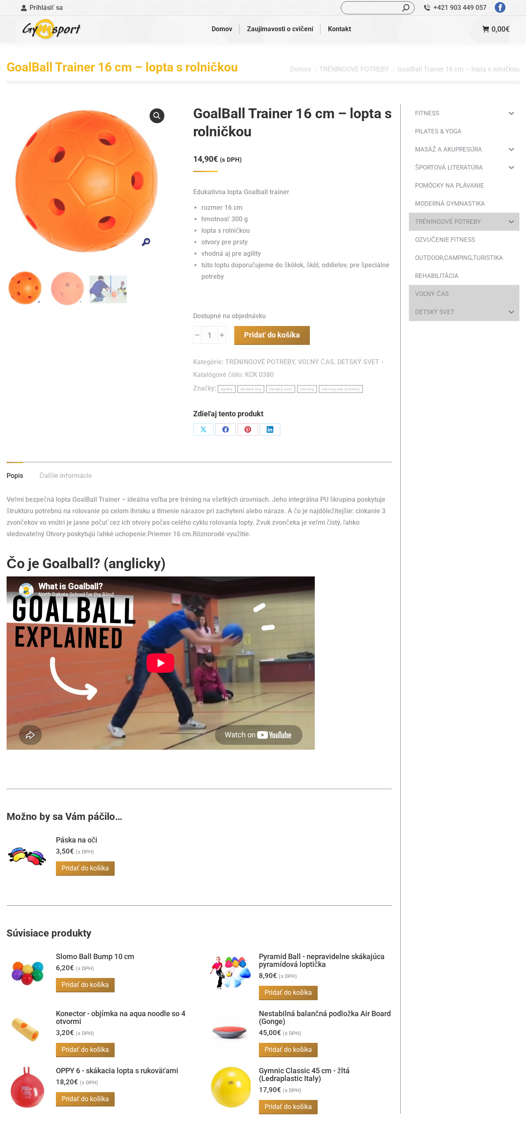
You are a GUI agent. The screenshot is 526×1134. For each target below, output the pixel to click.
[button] (157, 115)
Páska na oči (76, 840)
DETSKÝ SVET (358, 362)
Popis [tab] (15, 476)
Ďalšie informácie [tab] (65, 476)
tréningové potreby (341, 389)
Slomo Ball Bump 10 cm (95, 956)
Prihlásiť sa (46, 7)
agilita (227, 389)
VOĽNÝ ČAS (316, 362)
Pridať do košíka (272, 335)
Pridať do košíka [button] (85, 868)
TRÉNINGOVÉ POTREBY (260, 362)
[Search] (406, 7)
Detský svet (280, 389)
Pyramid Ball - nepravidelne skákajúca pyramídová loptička (322, 960)
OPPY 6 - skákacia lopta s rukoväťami (117, 1070)
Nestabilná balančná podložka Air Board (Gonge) (325, 1017)
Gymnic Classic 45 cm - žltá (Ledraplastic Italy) (304, 1074)
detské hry (250, 389)
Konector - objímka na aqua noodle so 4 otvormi (120, 1017)
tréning (307, 389)
